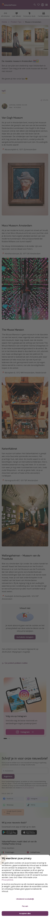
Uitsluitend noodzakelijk (25, 899)
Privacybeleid (7, 880)
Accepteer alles (25, 913)
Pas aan (25, 906)
